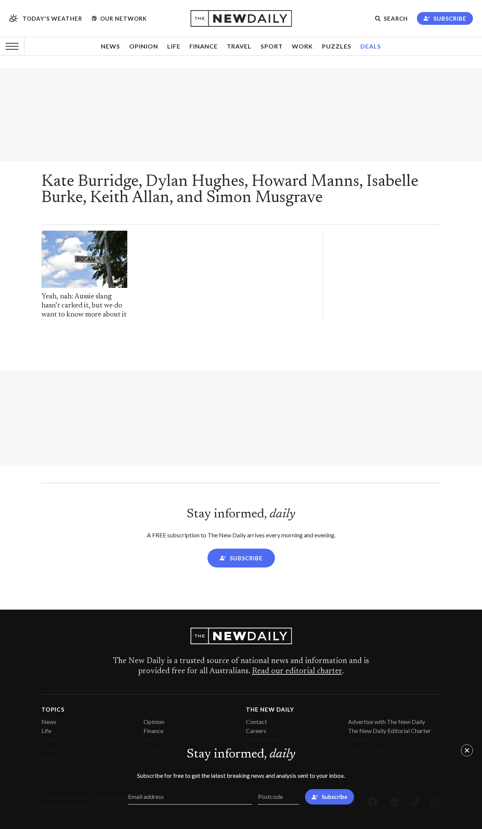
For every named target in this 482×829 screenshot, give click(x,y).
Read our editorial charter (297, 671)
